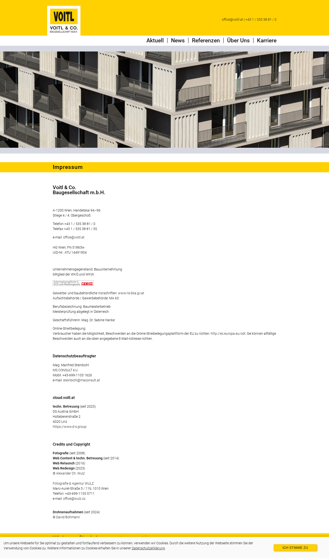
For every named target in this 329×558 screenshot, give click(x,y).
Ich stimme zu (295, 548)
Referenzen (206, 40)
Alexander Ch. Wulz (70, 473)
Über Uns (238, 40)
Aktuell (155, 40)
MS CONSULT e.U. (65, 370)
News (178, 40)
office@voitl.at (232, 19)
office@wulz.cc (74, 498)
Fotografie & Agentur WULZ (73, 483)
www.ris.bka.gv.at (131, 293)
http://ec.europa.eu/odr (228, 333)
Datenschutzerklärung (148, 548)
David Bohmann (68, 517)
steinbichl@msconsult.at (81, 380)
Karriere (266, 40)
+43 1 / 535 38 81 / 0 (260, 19)
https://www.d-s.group (69, 427)
